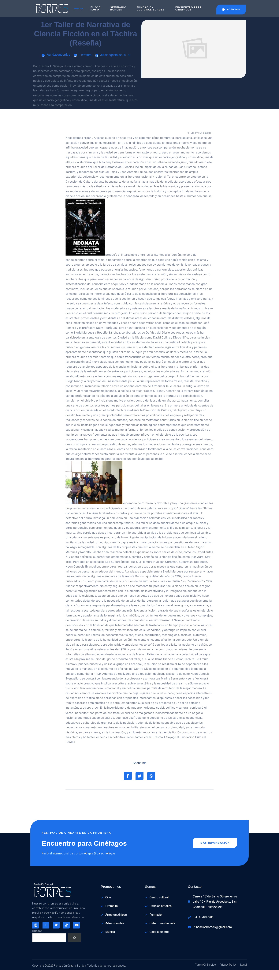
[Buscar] (74, 937)
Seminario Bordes (118, 8)
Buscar (37, 931)
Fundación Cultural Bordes (151, 8)
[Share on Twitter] (139, 776)
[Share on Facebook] (128, 776)
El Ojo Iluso (96, 8)
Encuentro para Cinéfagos (188, 8)
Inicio (78, 8)
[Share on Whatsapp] (151, 776)
